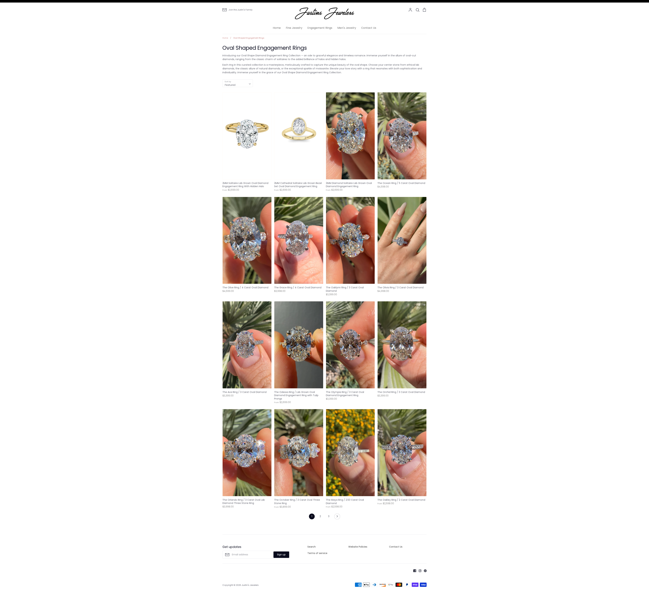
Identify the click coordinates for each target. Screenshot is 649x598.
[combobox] (237, 83)
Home (277, 28)
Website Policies (357, 546)
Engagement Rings (319, 28)
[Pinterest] (424, 570)
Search (311, 546)
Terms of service (317, 553)
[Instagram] (418, 570)
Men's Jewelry (346, 28)
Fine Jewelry (294, 28)
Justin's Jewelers (250, 585)
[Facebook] (413, 570)
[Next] (337, 517)
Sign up (281, 554)
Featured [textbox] (230, 85)
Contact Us (368, 28)
